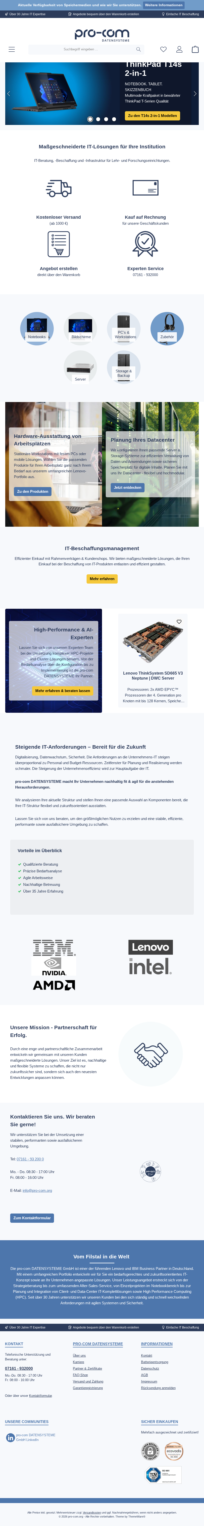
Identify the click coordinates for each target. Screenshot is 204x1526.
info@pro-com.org (37, 1190)
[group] (102, 93)
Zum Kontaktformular (32, 1218)
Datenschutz (150, 1368)
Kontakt (146, 1355)
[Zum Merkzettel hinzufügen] (179, 622)
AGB (144, 1375)
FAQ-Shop (80, 1375)
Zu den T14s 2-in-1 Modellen (152, 115)
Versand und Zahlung (88, 1381)
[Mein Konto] (179, 49)
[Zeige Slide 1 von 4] (90, 119)
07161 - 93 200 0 (30, 1159)
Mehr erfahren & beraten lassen (62, 691)
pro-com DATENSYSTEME (98, 1344)
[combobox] (80, 50)
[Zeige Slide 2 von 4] (98, 119)
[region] (102, 93)
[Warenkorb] (194, 49)
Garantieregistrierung (88, 1388)
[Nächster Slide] (195, 93)
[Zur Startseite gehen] (102, 35)
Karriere (78, 1362)
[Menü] (11, 49)
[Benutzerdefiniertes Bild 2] (163, 1475)
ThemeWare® (136, 1516)
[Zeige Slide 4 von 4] (114, 119)
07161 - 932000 (19, 1368)
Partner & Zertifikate (87, 1368)
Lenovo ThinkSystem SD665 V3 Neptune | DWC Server (153, 675)
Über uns (79, 1355)
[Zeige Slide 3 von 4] (106, 119)
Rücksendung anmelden (158, 1388)
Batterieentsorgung (154, 1362)
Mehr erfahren (102, 579)
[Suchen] (138, 50)
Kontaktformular (40, 1396)
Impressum (149, 1381)
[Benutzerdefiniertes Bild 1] (174, 1451)
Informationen (157, 1344)
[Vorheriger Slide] (9, 93)
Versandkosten (92, 1512)
